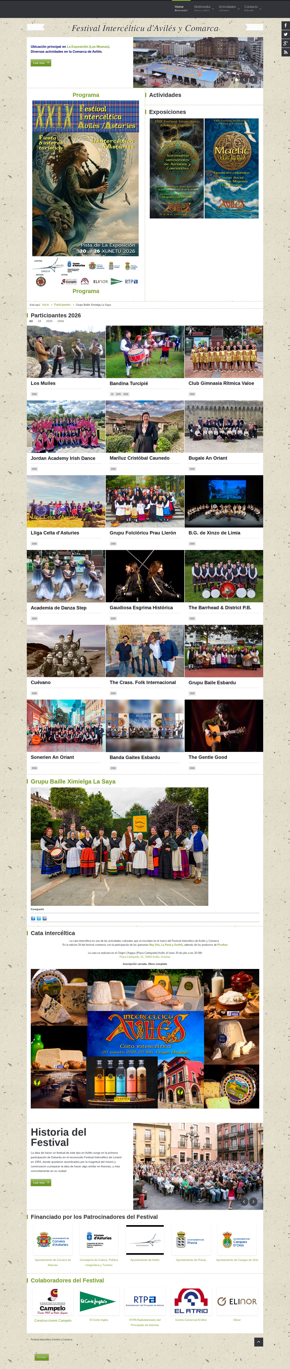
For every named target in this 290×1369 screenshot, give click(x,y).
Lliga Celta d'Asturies (55, 532)
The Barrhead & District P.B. (220, 607)
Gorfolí (178, 944)
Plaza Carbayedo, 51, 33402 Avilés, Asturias (145, 956)
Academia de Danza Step (59, 607)
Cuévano (41, 682)
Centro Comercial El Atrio (191, 1319)
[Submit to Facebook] (33, 920)
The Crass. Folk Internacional (143, 682)
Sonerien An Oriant (52, 757)
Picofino (222, 944)
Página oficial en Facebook (131, 483)
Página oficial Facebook (50, 483)
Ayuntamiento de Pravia (191, 1259)
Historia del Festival (58, 1137)
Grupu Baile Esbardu (212, 682)
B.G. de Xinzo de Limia (214, 532)
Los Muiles (43, 383)
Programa (38, 70)
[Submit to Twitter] (38, 920)
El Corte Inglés (99, 1319)
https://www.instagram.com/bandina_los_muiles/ (66, 338)
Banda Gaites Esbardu (135, 757)
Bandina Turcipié (129, 383)
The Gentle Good (208, 757)
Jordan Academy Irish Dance (63, 458)
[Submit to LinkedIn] (44, 920)
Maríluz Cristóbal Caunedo (140, 458)
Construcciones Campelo (52, 1320)
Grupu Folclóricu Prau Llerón (143, 532)
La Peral (166, 944)
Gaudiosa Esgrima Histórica (141, 607)
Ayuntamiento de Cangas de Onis (237, 1259)
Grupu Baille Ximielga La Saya (73, 781)
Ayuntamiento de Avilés (144, 1259)
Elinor (237, 1319)
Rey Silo (154, 944)
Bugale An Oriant (208, 458)
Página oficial (42, 708)
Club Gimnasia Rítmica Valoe (221, 383)
